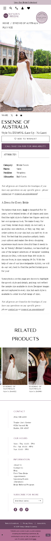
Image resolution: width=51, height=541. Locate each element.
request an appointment (26, 193)
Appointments (20, 476)
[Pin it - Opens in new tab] (17, 115)
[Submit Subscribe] (39, 501)
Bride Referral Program (24, 484)
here (34, 539)
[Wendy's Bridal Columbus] (11, 15)
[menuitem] (5, 8)
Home (6, 23)
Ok (48, 535)
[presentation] (12, 366)
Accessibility (41, 523)
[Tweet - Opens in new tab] (12, 115)
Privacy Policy (28, 523)
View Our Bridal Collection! (25, 2)
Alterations (19, 481)
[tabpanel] (25, 71)
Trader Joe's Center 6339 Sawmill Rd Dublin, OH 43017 (22, 425)
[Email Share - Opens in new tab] (21, 115)
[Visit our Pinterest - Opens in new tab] (27, 509)
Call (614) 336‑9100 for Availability (25, 146)
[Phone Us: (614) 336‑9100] (17, 8)
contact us (6, 193)
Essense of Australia (25, 23)
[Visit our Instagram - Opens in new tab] (21, 509)
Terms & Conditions (12, 523)
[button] (5, 8)
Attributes (10, 154)
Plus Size (8, 27)
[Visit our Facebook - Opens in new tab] (15, 509)
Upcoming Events (21, 479)
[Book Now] (41, 17)
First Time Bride (21, 473)
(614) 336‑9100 (20, 417)
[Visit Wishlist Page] (29, 8)
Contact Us (18, 467)
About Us (18, 465)
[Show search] (11, 8)
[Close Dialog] (2, 535)
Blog (15, 470)
